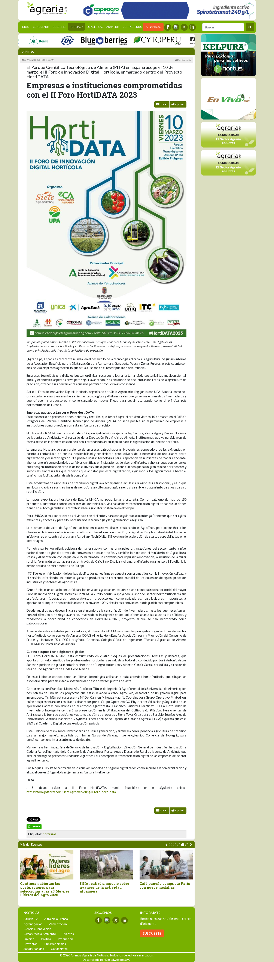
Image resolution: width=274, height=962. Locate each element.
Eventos (27, 52)
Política (46, 939)
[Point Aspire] (167, 10)
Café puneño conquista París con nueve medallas (69, 885)
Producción (65, 939)
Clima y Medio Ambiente (40, 933)
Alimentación (58, 924)
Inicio (26, 26)
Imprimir (179, 104)
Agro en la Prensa (56, 919)
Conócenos (41, 26)
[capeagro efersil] (228, 98)
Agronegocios (33, 924)
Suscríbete (153, 27)
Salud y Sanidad (34, 948)
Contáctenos (132, 26)
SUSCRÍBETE (152, 933)
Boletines (59, 26)
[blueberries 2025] (90, 40)
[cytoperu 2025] (143, 40)
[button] (170, 844)
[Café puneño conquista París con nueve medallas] (70, 864)
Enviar (163, 104)
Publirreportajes (55, 944)
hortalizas (49, 834)
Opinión (29, 939)
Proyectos (30, 944)
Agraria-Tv (30, 919)
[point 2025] (24, 40)
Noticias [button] (75, 26)
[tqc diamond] (228, 55)
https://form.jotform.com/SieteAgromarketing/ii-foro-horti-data (71, 792)
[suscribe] (228, 162)
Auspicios (112, 26)
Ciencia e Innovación (37, 929)
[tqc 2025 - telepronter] (53, 40)
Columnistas (59, 948)
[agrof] (228, 134)
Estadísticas (95, 26)
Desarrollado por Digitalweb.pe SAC (106, 959)
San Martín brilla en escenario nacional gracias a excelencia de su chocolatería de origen (189, 887)
